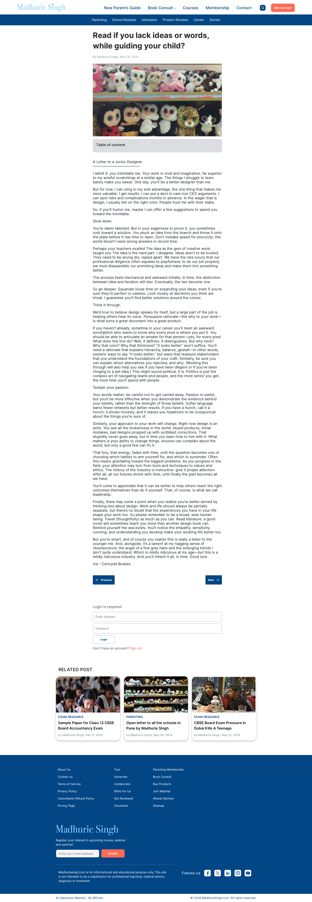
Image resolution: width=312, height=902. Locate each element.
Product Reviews (175, 20)
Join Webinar (162, 791)
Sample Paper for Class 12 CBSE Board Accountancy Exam (86, 725)
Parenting (99, 20)
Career (199, 20)
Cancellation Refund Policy (76, 798)
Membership (217, 7)
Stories (214, 20)
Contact (244, 7)
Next (211, 579)
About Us (64, 769)
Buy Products (162, 784)
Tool (117, 769)
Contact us (65, 777)
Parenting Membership (168, 769)
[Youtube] (248, 873)
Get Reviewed (123, 798)
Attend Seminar (163, 798)
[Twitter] (217, 873)
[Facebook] (207, 873)
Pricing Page (66, 805)
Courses (190, 7)
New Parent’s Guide (122, 7)
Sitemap (158, 805)
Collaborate (122, 784)
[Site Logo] (41, 8)
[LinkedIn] (227, 873)
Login (103, 639)
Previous (106, 579)
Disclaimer (121, 805)
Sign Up (136, 648)
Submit (113, 853)
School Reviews (124, 20)
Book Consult (160, 7)
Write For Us (122, 791)
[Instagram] (238, 873)
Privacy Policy (67, 791)
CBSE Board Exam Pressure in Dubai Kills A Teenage (220, 725)
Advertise (120, 777)
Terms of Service (69, 784)
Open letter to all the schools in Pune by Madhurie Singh (153, 725)
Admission (149, 20)
